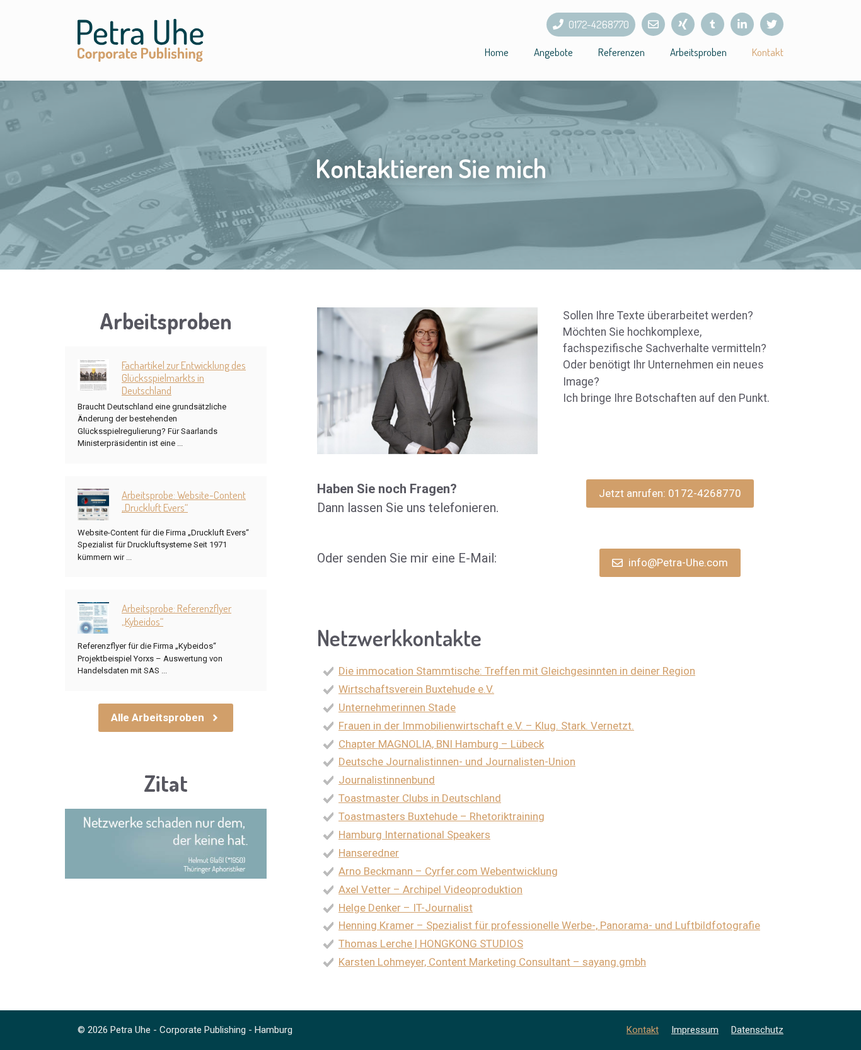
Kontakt (767, 52)
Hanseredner (368, 853)
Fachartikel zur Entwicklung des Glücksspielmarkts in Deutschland (184, 377)
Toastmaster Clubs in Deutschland (419, 798)
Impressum (695, 1030)
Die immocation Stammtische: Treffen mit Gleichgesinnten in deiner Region (516, 671)
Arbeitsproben (698, 52)
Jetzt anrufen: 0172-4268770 (670, 493)
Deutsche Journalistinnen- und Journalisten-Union (456, 761)
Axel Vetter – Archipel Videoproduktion (430, 889)
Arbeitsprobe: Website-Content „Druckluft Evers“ (184, 501)
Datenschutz (757, 1030)
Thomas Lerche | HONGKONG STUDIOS (430, 943)
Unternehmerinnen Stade (397, 707)
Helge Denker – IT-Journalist (405, 907)
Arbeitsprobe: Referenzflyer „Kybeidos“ (176, 614)
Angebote (553, 52)
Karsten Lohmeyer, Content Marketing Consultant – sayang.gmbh (492, 962)
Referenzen (621, 52)
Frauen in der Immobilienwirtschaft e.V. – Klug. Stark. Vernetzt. (486, 725)
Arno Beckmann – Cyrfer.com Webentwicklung (448, 871)
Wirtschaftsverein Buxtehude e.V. (416, 689)
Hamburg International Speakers (414, 834)
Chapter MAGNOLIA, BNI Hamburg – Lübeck (441, 744)
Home (497, 52)
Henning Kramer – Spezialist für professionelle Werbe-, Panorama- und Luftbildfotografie (549, 925)
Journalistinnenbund (386, 779)
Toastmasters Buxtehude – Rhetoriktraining (441, 816)
